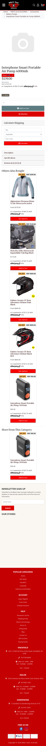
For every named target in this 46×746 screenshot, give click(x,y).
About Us (23, 625)
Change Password (23, 606)
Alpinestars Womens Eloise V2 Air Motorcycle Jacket (22, 202)
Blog (23, 632)
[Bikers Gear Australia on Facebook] (21, 728)
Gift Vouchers (23, 638)
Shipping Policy (23, 619)
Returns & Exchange (23, 622)
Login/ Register (23, 599)
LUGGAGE (23, 586)
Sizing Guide (23, 629)
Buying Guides (23, 642)
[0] (42, 5)
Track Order (23, 602)
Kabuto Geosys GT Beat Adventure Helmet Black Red (21, 354)
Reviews (7, 163)
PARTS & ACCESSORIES (23, 589)
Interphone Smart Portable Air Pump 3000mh (22, 404)
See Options (23, 219)
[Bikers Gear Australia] (12, 5)
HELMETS (23, 582)
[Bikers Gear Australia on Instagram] (26, 728)
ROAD (23, 576)
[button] (23, 114)
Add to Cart (24, 108)
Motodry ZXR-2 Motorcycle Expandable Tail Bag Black (22, 252)
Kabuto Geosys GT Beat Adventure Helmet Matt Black (20, 302)
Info (35, 86)
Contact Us (23, 635)
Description (8, 153)
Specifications (9, 158)
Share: (5, 75)
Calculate (23, 143)
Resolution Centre (23, 615)
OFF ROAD (23, 579)
